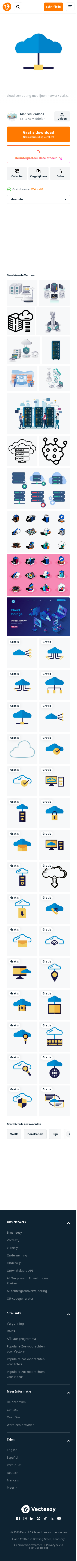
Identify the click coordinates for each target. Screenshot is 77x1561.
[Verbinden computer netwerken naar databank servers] (22, 317)
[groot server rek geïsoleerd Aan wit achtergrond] (21, 405)
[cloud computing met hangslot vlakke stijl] (22, 1092)
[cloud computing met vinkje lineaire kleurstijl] (22, 996)
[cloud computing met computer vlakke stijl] (22, 1379)
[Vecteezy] (7, 7)
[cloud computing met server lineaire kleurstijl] (22, 1188)
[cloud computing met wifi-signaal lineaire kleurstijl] (22, 1347)
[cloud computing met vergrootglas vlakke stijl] (22, 1507)
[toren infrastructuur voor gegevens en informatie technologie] (23, 347)
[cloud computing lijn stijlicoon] (22, 932)
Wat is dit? (37, 189)
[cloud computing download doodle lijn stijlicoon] (22, 1220)
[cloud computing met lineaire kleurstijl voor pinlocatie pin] (22, 1411)
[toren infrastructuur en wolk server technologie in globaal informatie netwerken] (22, 433)
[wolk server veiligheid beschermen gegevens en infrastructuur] (23, 376)
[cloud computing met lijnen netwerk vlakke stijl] (22, 804)
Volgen (62, 118)
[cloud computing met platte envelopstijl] (22, 1124)
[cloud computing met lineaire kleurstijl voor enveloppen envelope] (22, 1315)
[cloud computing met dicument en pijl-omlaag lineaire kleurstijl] (22, 1252)
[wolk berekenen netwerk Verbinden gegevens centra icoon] (22, 538)
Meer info (16, 196)
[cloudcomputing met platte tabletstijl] (22, 1475)
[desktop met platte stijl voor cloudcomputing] (22, 1156)
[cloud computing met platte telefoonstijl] (22, 1284)
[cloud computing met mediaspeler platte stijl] (22, 1443)
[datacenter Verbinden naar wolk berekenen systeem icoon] (53, 318)
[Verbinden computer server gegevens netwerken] (22, 289)
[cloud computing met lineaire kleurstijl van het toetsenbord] (22, 1539)
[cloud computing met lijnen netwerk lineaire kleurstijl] (22, 740)
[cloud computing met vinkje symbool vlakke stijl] (22, 964)
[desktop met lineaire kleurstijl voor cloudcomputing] (22, 1028)
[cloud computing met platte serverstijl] (22, 1060)
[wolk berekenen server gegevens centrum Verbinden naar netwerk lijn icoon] (22, 506)
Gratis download (38, 134)
